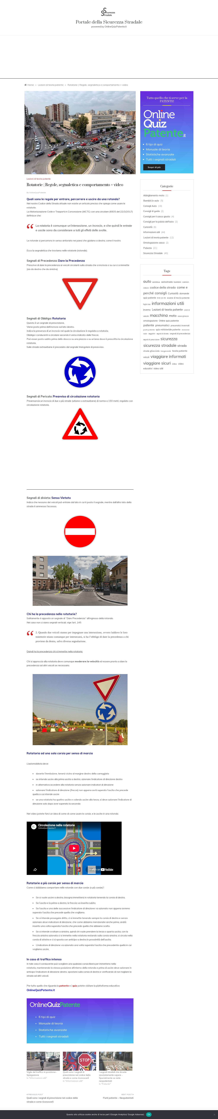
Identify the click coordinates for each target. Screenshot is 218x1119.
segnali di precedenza (180, 333)
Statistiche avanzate (53, 1030)
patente (148, 325)
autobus (156, 282)
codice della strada (163, 287)
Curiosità (147, 227)
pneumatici (162, 325)
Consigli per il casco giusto (156, 216)
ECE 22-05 (161, 298)
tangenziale (166, 351)
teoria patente (179, 350)
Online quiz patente (169, 320)
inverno (147, 309)
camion (185, 282)
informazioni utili (168, 303)
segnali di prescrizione (151, 340)
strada (182, 346)
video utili (158, 368)
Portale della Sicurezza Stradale (109, 22)
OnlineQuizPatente (37, 192)
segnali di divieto (162, 334)
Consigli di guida (151, 211)
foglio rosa (147, 304)
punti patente (149, 330)
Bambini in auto (151, 200)
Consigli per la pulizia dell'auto (158, 221)
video (174, 364)
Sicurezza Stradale (153, 253)
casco (146, 287)
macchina (159, 315)
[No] (214, 1114)
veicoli (146, 357)
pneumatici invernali (180, 325)
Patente (147, 248)
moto (172, 315)
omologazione (150, 320)
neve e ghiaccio (183, 316)
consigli (161, 293)
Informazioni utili (151, 232)
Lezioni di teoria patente (39, 178)
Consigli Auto (150, 206)
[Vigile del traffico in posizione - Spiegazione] (43, 1061)
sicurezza (168, 338)
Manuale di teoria (51, 1023)
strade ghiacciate (151, 351)
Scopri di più (154, 167)
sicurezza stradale (159, 345)
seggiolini (151, 334)
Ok (149, 1114)
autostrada (167, 281)
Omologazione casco (154, 242)
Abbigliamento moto (153, 195)
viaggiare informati (168, 356)
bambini (177, 282)
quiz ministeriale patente (168, 329)
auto (147, 281)
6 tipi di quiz (47, 1017)
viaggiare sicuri (157, 363)
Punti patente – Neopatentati (118, 1098)
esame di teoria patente (178, 297)
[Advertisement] (109, 58)
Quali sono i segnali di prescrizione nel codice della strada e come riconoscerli (76, 1075)
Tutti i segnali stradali (54, 1036)
